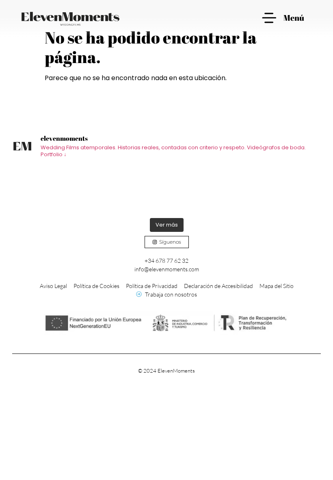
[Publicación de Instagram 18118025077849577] (205, 189)
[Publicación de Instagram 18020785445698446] (127, 189)
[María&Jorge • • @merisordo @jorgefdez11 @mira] (282, 189)
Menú (293, 17)
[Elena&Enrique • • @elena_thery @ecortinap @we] (50, 189)
